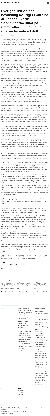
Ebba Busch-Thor (29, 312)
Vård (22, 350)
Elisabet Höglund (10, 2)
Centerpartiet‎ (27, 308)
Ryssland (26, 333)
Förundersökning (22, 318)
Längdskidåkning (22, 329)
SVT (43, 291)
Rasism (23, 333)
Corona (20, 310)
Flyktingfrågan (15, 291)
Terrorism (19, 348)
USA (46, 291)
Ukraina (23, 348)
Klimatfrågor (21, 325)
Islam (19, 323)
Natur (29, 331)
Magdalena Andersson (36, 291)
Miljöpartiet (20, 331)
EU (10, 291)
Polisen (20, 333)
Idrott (29, 321)
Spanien (20, 337)
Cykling (29, 310)
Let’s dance (21, 392)
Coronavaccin (25, 310)
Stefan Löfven (27, 337)
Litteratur (23, 327)
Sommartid (28, 335)
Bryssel (7, 291)
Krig (28, 325)
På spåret (20, 390)
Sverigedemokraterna (26, 346)
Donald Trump (22, 312)
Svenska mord (21, 339)
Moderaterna (24, 331)
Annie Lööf (20, 308)
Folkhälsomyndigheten (23, 315)
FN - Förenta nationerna (25, 291)
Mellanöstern (29, 329)
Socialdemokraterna (22, 335)
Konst (26, 325)
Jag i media (20, 394)
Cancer (24, 308)
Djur (19, 312)
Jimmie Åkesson (23, 323)
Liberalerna (20, 327)
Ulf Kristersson (27, 348)
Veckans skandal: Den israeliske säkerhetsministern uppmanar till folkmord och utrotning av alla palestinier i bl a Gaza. (42, 312)
